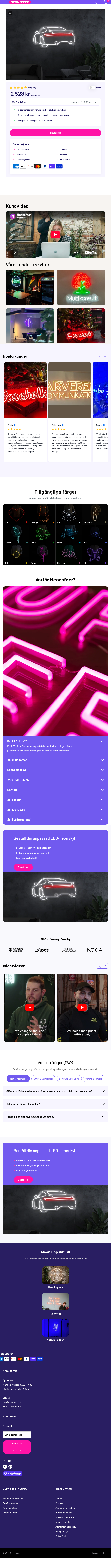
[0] (106, 2)
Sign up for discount (17, 1447)
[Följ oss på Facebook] (5, 1467)
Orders (95, 1553)
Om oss (59, 1503)
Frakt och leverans (65, 1517)
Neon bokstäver (10, 1508)
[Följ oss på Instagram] (10, 1467)
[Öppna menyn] (4, 2)
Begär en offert (10, 1503)
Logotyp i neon (10, 1513)
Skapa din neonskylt (13, 1499)
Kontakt (59, 1499)
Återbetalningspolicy (66, 1527)
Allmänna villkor (64, 1513)
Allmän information (65, 1508)
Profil (105, 1553)
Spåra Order (62, 1536)
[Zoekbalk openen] (95, 2)
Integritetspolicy (64, 1522)
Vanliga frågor (62, 1532)
